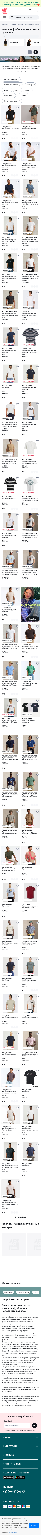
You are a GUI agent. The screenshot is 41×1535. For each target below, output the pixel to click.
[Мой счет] (30, 10)
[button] (36, 10)
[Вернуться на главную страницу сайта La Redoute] (4, 11)
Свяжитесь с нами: (12, 1464)
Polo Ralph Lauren (23, 1292)
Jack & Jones (8, 1292)
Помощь (7, 1437)
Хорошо (34, 1525)
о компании (8, 1455)
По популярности (10, 79)
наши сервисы (10, 1446)
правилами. (13, 1532)
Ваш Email (8, 1421)
